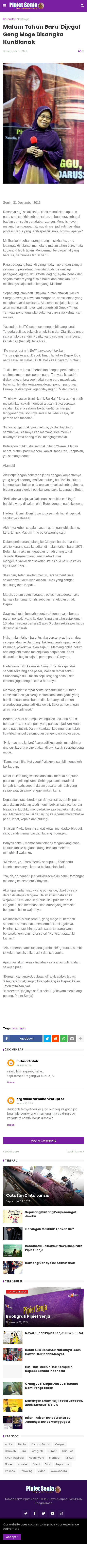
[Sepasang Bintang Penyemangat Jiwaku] (12, 1216)
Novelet (23, 1464)
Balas (11, 1082)
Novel (9, 1464)
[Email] (72, 1038)
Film (23, 1451)
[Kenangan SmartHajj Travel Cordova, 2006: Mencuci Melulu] (12, 1405)
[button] (4, 6)
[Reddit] (55, 1038)
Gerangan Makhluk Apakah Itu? (49, 1229)
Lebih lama (75, 1151)
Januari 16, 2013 (24, 1103)
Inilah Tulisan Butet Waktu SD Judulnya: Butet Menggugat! (48, 1420)
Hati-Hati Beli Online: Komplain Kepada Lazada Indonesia (48, 1369)
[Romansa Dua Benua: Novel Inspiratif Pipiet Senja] (12, 1250)
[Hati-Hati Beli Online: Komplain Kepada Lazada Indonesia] (12, 1371)
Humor (52, 1451)
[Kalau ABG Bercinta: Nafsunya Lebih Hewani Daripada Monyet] (12, 1354)
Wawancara (59, 1471)
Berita (22, 1444)
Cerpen (60, 1444)
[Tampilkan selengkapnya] (80, 1038)
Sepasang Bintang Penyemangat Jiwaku (50, 1214)
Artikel (9, 1444)
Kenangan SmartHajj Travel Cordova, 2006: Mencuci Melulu (54, 1403)
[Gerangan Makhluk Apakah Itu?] (12, 1233)
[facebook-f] (34, 1513)
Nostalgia (23, 19)
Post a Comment (43, 1141)
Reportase (63, 1464)
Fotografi (37, 1451)
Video (42, 1471)
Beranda (9, 19)
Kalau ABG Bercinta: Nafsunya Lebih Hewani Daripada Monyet (53, 1352)
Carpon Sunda (40, 1444)
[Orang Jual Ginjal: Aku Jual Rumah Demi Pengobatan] (12, 1388)
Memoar (54, 1458)
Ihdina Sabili (27, 1061)
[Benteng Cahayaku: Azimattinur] (12, 1267)
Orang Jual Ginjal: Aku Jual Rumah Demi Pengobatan (51, 1386)
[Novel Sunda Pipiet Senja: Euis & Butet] (12, 1337)
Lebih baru (12, 1151)
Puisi (48, 1464)
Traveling (26, 1471)
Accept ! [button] (12, 1537)
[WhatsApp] (63, 1038)
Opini (36, 1464)
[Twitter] (47, 1038)
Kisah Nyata (36, 1458)
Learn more (11, 1529)
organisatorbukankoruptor (40, 1099)
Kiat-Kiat (67, 1451)
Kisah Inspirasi (14, 1458)
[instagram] (61, 1513)
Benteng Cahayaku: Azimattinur (50, 1263)
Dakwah (10, 1451)
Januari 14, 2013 (24, 1065)
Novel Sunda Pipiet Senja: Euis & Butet (54, 1333)
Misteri (70, 1458)
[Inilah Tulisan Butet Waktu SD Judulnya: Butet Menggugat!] (12, 1422)
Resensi (10, 1471)
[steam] (25, 1513)
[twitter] (43, 1513)
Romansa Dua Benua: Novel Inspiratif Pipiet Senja (54, 1248)
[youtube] (52, 1513)
